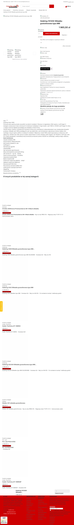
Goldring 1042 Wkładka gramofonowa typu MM (17, 287)
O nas (28, 507)
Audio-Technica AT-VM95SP (11, 482)
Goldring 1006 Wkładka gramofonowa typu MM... (18, 249)
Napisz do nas (57, 97)
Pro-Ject (4, 440)
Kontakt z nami (42, 517)
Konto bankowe (31, 514)
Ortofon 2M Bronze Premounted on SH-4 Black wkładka (20, 209)
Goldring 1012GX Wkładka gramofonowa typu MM (52, 110)
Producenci (30, 516)
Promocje (40, 511)
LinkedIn (52, 522)
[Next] (34, 53)
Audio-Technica (6, 324)
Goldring (4, 247)
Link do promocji (45, 18)
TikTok (51, 524)
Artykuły (40, 519)
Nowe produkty (42, 512)
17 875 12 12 (16, 1)
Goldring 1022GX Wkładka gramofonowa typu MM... (19, 364)
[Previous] (4, 53)
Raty (28, 509)
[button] (55, 41)
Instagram (52, 520)
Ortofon (4, 207)
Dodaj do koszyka (51, 33)
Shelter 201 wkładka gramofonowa (13, 403)
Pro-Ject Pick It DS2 (8, 441)
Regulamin (29, 505)
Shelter (4, 401)
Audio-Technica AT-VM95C (11, 326)
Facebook (52, 517)
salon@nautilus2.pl (25, 1)
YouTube (52, 519)
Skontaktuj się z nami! (45, 82)
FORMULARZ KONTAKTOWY (9, 513)
